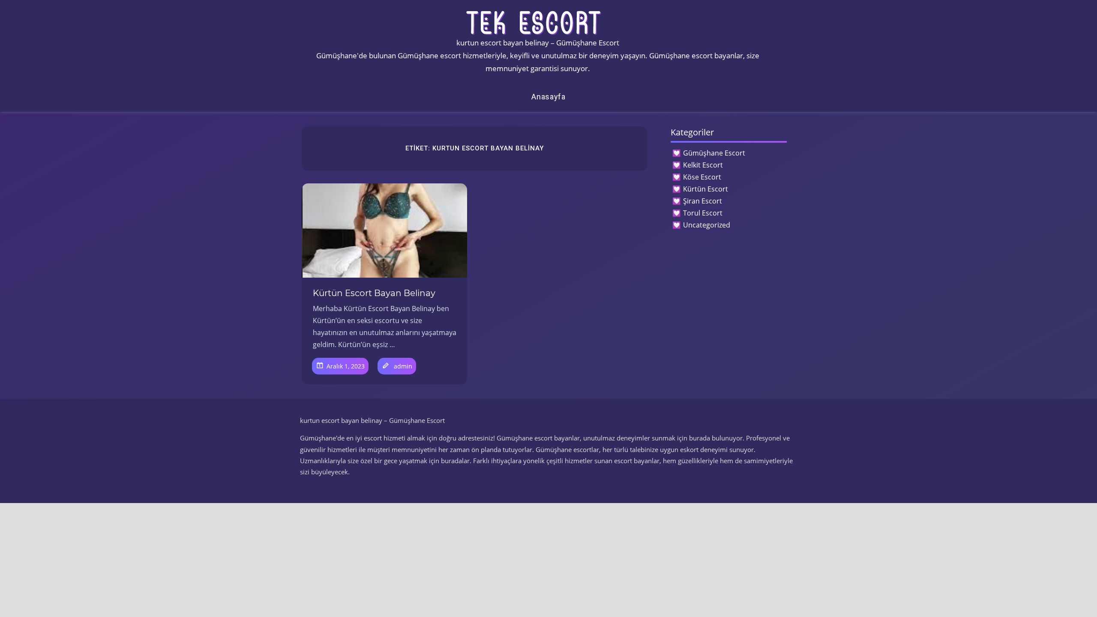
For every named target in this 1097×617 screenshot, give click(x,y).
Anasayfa (548, 96)
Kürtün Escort (705, 189)
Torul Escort (702, 213)
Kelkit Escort (703, 165)
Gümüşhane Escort (714, 153)
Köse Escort (702, 177)
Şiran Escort (702, 201)
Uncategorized (706, 225)
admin (403, 366)
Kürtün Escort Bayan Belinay (374, 293)
